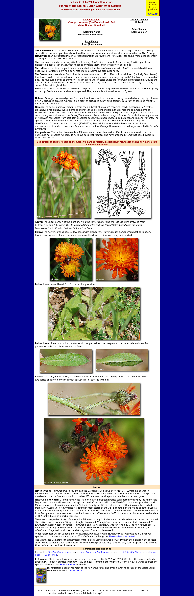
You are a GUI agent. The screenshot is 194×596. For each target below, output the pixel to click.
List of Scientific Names (129, 552)
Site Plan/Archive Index (60, 552)
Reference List (67, 564)
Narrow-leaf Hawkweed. (122, 536)
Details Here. (75, 570)
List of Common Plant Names (94, 552)
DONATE (153, 14)
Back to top (51, 554)
